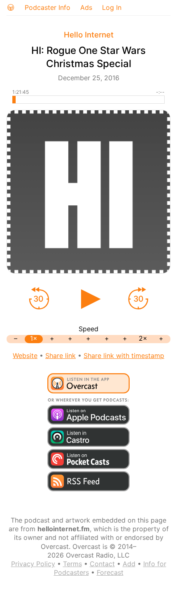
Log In (111, 7)
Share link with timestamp (124, 355)
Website (25, 355)
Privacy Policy (33, 564)
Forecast (110, 572)
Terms (72, 564)
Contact (102, 564)
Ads (86, 7)
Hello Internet (89, 35)
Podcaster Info (47, 7)
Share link (60, 355)
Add (129, 564)
